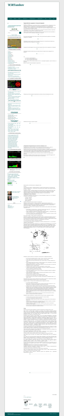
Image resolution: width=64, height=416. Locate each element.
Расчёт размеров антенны (12, 140)
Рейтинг (15, 18)
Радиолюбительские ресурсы (12, 144)
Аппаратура (10, 55)
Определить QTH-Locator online (13, 141)
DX (8, 51)
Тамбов (19, 18)
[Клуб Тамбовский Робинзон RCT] (9, 184)
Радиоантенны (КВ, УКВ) (15, 70)
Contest (50, 18)
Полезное (28, 24)
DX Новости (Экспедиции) (14, 121)
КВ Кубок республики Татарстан (13, 118)
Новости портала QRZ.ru (16, 89)
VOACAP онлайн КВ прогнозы (12, 142)
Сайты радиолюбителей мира (12, 145)
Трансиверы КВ (40, 18)
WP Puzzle (54, 413)
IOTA (9, 53)
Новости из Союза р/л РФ (16, 101)
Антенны (9, 54)
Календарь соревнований (14, 112)
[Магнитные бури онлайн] (14, 154)
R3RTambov (9, 413)
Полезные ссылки (10, 61)
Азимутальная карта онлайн (12, 143)
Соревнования (10, 63)
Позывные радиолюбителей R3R (13, 135)
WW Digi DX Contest (11, 116)
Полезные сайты (10, 60)
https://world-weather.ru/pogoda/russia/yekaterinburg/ (15, 35)
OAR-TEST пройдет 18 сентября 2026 (14, 93)
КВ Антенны (25, 18)
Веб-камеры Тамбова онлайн (12, 138)
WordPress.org (10, 207)
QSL (53, 18)
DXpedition (9, 52)
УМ (45, 18)
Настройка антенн (32, 18)
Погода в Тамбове (14, 34)
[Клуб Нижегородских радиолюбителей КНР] (11, 184)
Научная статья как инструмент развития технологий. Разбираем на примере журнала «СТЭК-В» (14, 97)
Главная (11, 18)
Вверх (24, 395)
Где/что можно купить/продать (12, 139)
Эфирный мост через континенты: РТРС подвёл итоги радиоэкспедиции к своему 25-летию (14, 106)
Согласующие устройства (12, 62)
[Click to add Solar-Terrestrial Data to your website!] (14, 83)
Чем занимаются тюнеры (12, 68)
